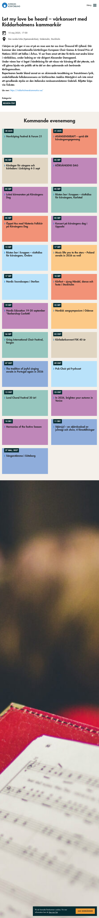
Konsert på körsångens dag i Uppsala (71, 225)
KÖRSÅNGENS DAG (66, 165)
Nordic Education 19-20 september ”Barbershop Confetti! (25, 312)
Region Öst (9, 103)
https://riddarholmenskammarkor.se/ (26, 90)
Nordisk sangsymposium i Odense (74, 310)
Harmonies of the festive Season (24, 426)
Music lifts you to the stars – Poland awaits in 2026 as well (74, 254)
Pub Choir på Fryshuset (68, 368)
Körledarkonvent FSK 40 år (70, 339)
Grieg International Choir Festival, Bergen (24, 341)
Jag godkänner (85, 911)
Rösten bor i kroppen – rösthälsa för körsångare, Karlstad (73, 196)
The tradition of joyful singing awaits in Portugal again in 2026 (24, 370)
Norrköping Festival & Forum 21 (24, 136)
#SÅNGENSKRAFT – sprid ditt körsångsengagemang (71, 138)
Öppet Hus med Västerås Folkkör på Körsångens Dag (24, 225)
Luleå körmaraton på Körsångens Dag (24, 196)
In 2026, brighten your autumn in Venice (74, 399)
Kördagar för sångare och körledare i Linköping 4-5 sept (23, 167)
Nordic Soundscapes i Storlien (22, 281)
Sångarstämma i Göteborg (20, 455)
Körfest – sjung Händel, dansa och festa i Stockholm (74, 283)
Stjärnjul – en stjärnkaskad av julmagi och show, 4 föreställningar (74, 428)
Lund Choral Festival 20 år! (21, 397)
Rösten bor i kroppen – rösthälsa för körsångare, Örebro (24, 254)
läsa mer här (53, 912)
